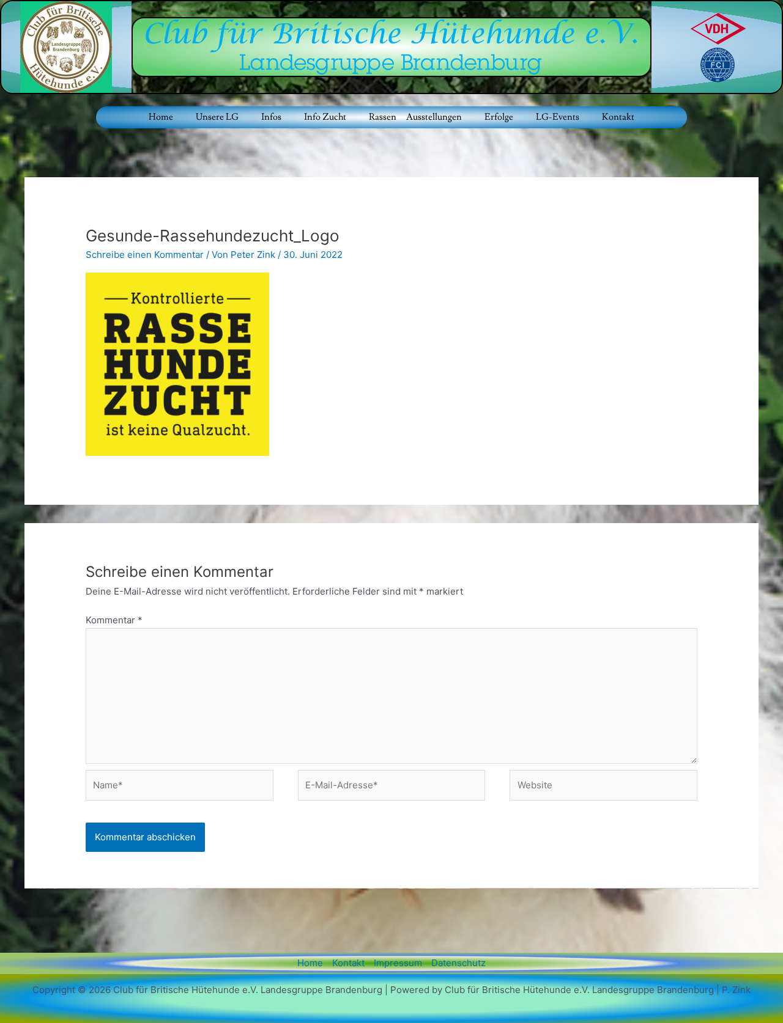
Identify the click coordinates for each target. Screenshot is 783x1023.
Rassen (382, 117)
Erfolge (498, 117)
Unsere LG (217, 117)
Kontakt (618, 117)
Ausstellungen (434, 117)
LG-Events (557, 117)
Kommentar (114, 620)
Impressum (398, 963)
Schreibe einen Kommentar (145, 254)
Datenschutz (458, 963)
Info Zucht (325, 117)
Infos (271, 117)
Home (161, 117)
